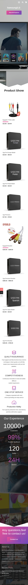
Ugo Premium (6, 214)
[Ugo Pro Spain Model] (14, 286)
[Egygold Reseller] (14, 222)
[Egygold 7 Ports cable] (14, 96)
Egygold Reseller (7, 246)
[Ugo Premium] (14, 191)
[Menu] (19, 2)
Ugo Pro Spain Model (9, 309)
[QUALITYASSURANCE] (14, 353)
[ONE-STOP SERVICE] (14, 388)
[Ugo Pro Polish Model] (14, 160)
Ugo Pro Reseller (7, 340)
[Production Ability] (14, 403)
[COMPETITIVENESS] (14, 371)
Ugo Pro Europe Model (9, 152)
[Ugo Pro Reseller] (14, 317)
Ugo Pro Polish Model (9, 183)
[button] (22, 2)
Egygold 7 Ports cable (9, 120)
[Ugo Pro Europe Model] (14, 129)
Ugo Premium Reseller (9, 278)
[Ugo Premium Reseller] (14, 255)
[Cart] (26, 2)
